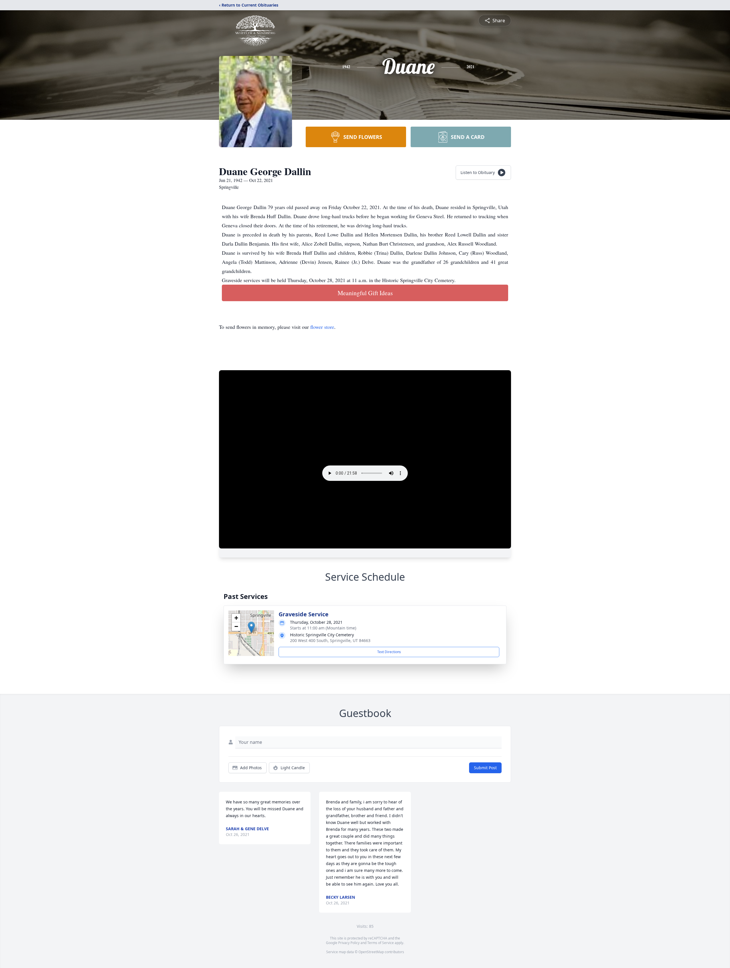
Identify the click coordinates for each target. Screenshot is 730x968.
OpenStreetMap (371, 951)
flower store (322, 326)
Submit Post (485, 767)
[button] (251, 627)
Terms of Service (380, 942)
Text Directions (389, 651)
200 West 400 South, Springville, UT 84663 (330, 640)
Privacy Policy (349, 942)
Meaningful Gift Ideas (365, 293)
